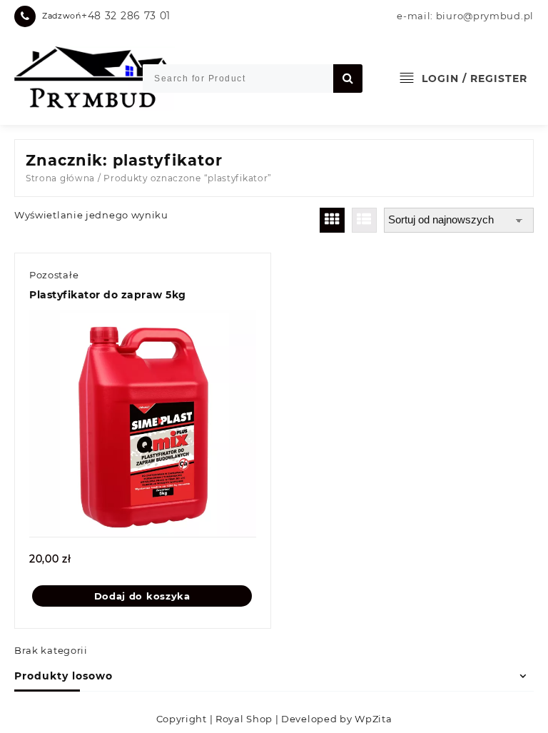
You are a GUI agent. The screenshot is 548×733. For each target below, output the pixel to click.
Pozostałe (53, 274)
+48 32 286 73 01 (126, 15)
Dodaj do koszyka (142, 596)
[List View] (364, 220)
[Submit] (347, 78)
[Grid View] (332, 220)
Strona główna (60, 178)
